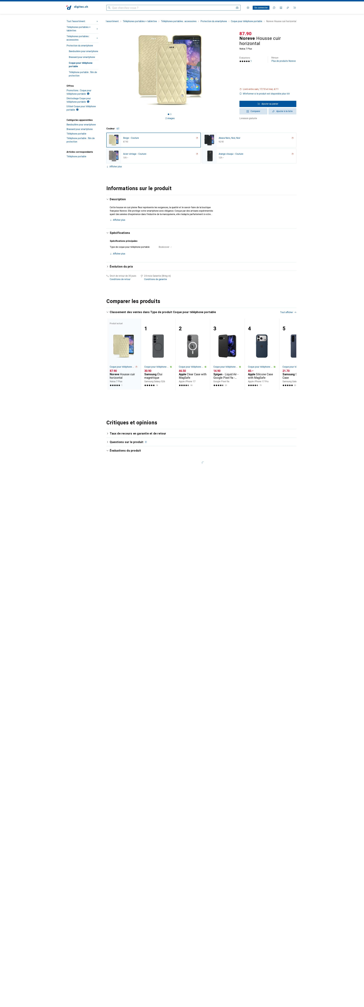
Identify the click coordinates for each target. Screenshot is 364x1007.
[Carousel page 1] (168, 114)
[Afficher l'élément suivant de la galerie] (234, 70)
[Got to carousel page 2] (170, 114)
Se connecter (261, 7)
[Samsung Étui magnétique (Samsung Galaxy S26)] (158, 354)
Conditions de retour (120, 279)
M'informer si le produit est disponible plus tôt (266, 93)
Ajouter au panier (269, 103)
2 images (170, 118)
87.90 (245, 33)
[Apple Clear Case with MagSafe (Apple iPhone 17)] (192, 354)
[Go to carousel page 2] (201, 395)
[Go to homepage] (77, 8)
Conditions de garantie (155, 279)
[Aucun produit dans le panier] (294, 7)
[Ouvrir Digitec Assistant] (274, 7)
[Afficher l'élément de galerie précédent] (106, 70)
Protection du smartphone (80, 45)
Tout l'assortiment (76, 21)
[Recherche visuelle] (237, 8)
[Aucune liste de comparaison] (281, 7)
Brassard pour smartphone (82, 57)
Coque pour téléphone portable (80, 65)
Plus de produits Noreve (283, 59)
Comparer (255, 111)
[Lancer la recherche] (109, 8)
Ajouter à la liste (284, 111)
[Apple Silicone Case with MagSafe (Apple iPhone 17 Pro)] (262, 354)
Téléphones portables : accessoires (78, 38)
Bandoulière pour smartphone (83, 51)
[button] (267, 89)
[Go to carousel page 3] (203, 395)
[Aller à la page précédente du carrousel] (111, 354)
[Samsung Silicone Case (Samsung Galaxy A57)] (296, 354)
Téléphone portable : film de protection (83, 74)
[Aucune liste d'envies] (288, 7)
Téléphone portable (76, 133)
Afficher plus (115, 166)
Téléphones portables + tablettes (79, 29)
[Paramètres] (248, 7)
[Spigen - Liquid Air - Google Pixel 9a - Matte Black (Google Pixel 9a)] (227, 354)
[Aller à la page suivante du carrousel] (291, 354)
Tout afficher (286, 312)
